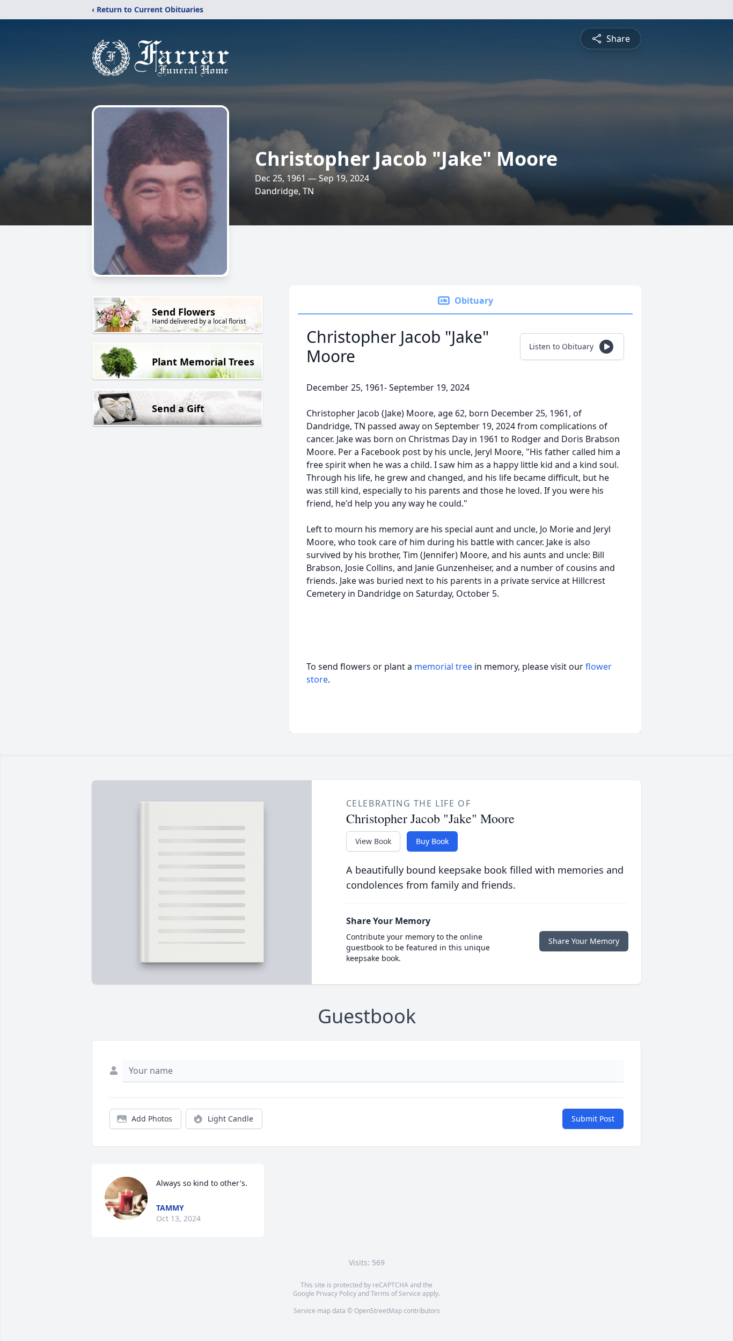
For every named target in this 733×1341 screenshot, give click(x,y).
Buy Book (432, 841)
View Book (373, 841)
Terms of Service (396, 1293)
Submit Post (592, 1118)
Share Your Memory (583, 941)
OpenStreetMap (378, 1310)
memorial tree (443, 666)
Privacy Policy (336, 1293)
